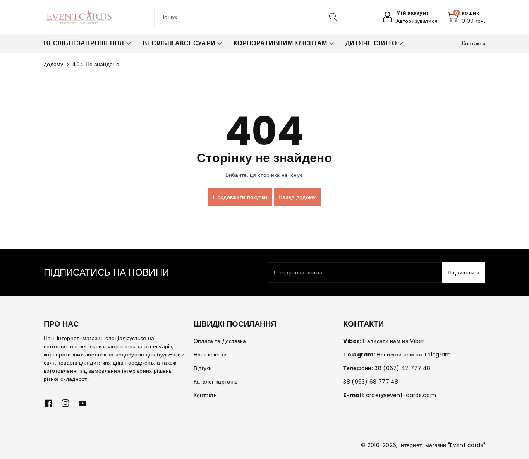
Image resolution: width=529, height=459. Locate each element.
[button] (466, 17)
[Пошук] (333, 17)
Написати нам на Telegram (413, 354)
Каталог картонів (216, 381)
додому (54, 64)
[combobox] (251, 17)
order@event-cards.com (401, 395)
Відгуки (203, 368)
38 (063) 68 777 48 (370, 381)
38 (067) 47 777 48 (402, 368)
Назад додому (297, 197)
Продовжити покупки (240, 197)
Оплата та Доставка (220, 341)
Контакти (205, 395)
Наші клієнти (210, 354)
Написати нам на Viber (393, 341)
